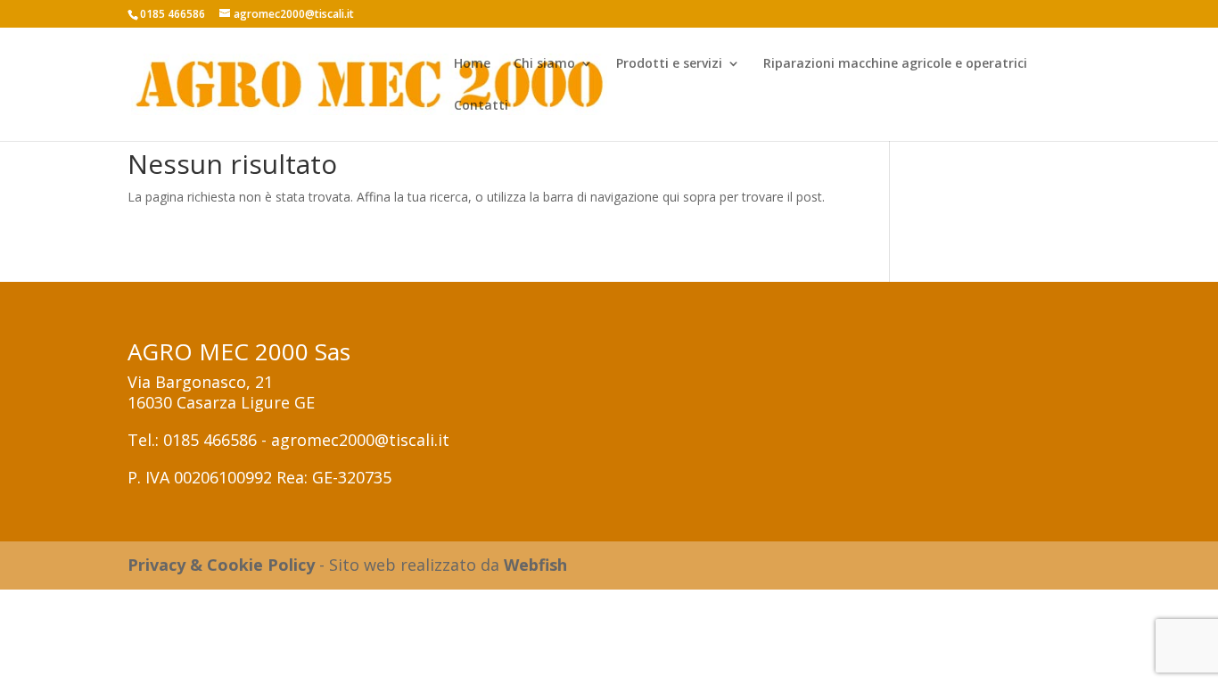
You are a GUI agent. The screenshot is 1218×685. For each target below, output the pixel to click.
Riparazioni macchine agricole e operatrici (895, 64)
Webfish (535, 564)
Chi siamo (544, 64)
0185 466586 (210, 439)
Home (472, 64)
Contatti (481, 106)
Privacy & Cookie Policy (221, 564)
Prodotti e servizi (669, 64)
